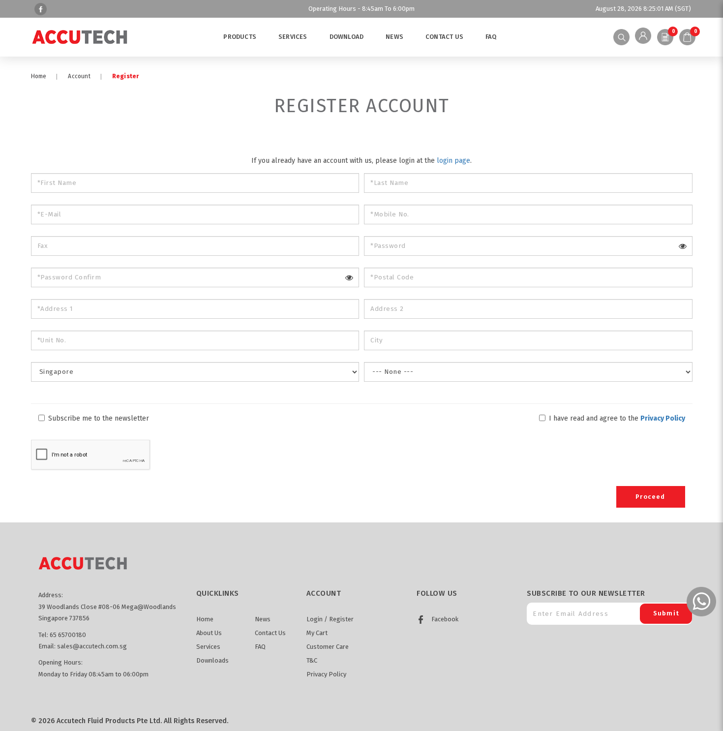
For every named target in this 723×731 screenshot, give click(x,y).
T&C (311, 660)
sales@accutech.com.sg (92, 646)
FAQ (260, 646)
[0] (665, 37)
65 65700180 (68, 635)
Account (79, 76)
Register (125, 76)
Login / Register (330, 619)
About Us (209, 633)
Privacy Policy (326, 674)
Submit (666, 613)
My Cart (317, 633)
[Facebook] (39, 8)
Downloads (212, 660)
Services (208, 646)
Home (39, 76)
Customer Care (327, 646)
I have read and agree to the (616, 418)
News (263, 619)
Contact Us (270, 633)
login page (453, 160)
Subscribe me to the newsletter (97, 418)
